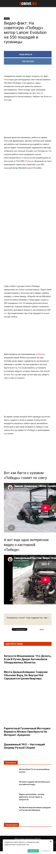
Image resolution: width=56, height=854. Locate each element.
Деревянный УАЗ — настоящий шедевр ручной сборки (24, 746)
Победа (29, 161)
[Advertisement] (27, 212)
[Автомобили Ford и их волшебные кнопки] (10, 771)
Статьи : (2, 842)
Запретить (46, 851)
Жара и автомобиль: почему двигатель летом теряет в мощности (31, 797)
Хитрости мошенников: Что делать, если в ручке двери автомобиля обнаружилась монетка (27, 659)
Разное (7, 18)
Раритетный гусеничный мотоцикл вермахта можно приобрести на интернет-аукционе (27, 731)
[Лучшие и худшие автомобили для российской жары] (10, 784)
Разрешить (33, 851)
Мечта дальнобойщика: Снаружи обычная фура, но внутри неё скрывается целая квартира (26, 675)
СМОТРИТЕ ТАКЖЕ (14, 644)
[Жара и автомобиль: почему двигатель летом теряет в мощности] (10, 796)
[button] (52, 3)
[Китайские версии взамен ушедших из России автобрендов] (10, 809)
